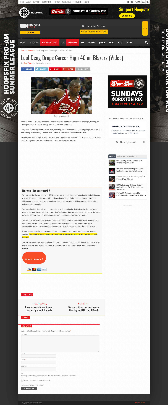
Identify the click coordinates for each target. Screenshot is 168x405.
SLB (62, 42)
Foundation (77, 2)
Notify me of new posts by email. (32, 385)
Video (111, 42)
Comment (25, 334)
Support (36, 2)
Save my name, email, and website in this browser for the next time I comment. (48, 376)
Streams (34, 42)
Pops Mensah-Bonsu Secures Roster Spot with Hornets (39, 308)
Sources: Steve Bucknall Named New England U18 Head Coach (83, 308)
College (91, 42)
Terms (143, 403)
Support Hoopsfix (33, 259)
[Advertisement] (69, 283)
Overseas (72, 42)
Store (22, 2)
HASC (120, 42)
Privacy (137, 403)
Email (23, 360)
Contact (57, 2)
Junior (102, 42)
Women (23, 49)
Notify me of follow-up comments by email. (36, 380)
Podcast (131, 42)
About (28, 2)
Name (23, 353)
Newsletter (66, 2)
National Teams (49, 42)
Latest (23, 42)
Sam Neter (28, 63)
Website (24, 366)
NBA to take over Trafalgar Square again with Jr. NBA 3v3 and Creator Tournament (129, 187)
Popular (121, 156)
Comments (131, 156)
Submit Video (46, 2)
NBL (82, 42)
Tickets (86, 2)
